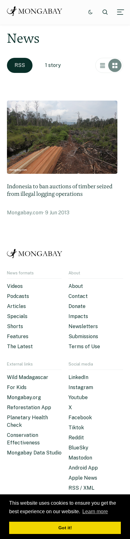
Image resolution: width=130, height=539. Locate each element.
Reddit (76, 438)
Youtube (78, 397)
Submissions (83, 336)
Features (17, 336)
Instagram (80, 387)
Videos (15, 286)
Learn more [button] (95, 511)
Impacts (78, 316)
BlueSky (78, 448)
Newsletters (83, 326)
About (75, 286)
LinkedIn (78, 377)
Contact (78, 296)
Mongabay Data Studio (34, 453)
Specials (17, 316)
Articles (16, 306)
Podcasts (18, 296)
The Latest (20, 346)
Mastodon (80, 458)
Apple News (82, 478)
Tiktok (76, 428)
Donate (77, 306)
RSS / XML (81, 488)
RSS (20, 65)
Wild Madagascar (27, 377)
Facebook (80, 418)
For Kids (17, 387)
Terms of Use (84, 346)
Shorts (15, 326)
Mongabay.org (24, 397)
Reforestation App (29, 407)
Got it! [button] (65, 527)
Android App (83, 468)
